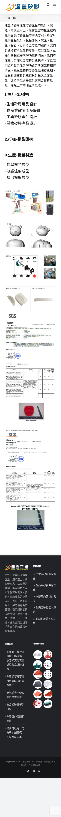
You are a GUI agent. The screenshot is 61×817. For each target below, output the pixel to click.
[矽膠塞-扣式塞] (48, 674)
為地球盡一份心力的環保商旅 (15, 695)
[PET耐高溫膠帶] (37, 664)
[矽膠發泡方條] (37, 704)
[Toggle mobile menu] (54, 4)
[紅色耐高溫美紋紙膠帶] (48, 655)
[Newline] (8, 146)
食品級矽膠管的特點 (15, 707)
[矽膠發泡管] (37, 674)
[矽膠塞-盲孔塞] (48, 664)
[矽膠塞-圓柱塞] (37, 655)
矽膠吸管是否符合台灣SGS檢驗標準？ (15, 681)
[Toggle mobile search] (48, 4)
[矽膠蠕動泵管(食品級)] (48, 684)
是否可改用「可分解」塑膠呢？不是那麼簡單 (15, 732)
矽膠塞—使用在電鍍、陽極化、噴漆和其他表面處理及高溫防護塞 (16, 660)
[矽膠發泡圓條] (48, 694)
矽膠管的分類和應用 (15, 718)
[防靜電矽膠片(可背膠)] (37, 684)
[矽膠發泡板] (37, 694)
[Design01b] (30, 223)
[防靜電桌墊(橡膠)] (48, 704)
